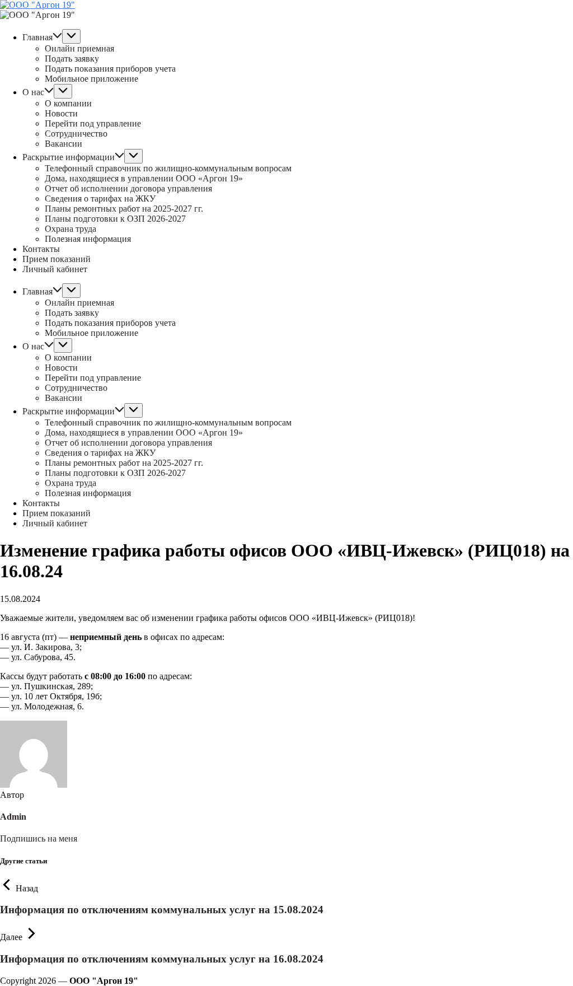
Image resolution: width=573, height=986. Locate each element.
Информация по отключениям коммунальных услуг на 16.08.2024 (161, 959)
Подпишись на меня (38, 838)
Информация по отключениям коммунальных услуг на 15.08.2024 (161, 909)
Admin (13, 816)
